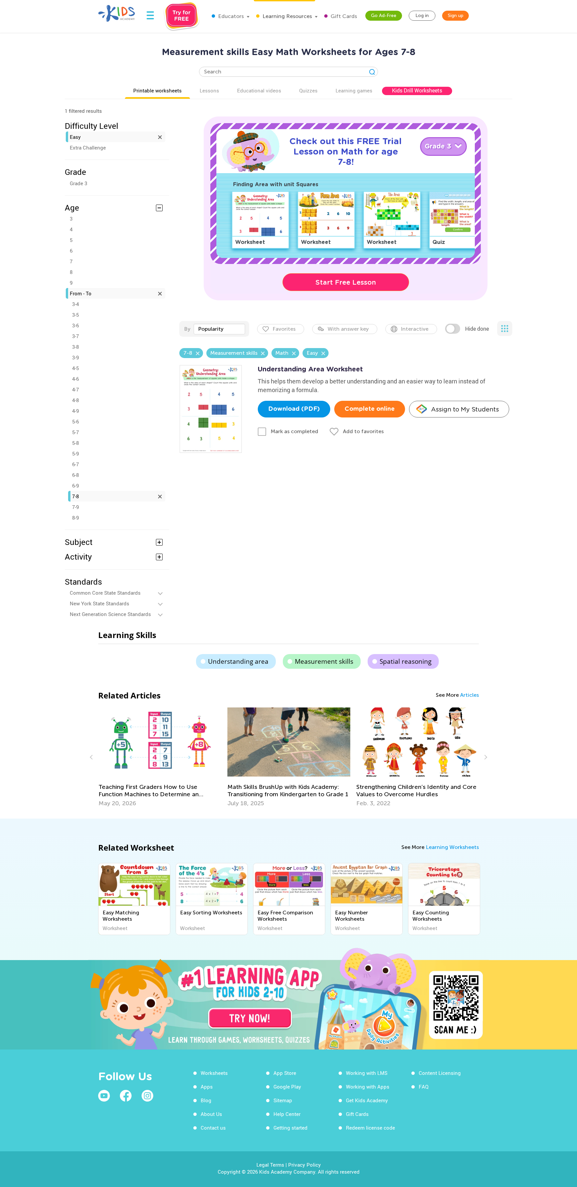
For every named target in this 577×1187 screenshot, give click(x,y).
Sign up (455, 15)
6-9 (75, 485)
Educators (230, 16)
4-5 (75, 368)
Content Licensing (440, 1073)
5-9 (75, 453)
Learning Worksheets (452, 847)
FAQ (423, 1086)
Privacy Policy (304, 1164)
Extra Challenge (88, 147)
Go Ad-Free (383, 15)
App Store (284, 1073)
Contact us (213, 1127)
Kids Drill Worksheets (417, 90)
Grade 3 (78, 183)
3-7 (75, 336)
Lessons (209, 90)
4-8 (75, 400)
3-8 (75, 346)
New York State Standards (99, 603)
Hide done (477, 328)
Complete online (370, 409)
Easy (75, 136)
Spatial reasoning (405, 661)
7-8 (75, 496)
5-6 (75, 421)
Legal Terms (270, 1164)
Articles (469, 695)
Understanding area (238, 661)
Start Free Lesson (346, 282)
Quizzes (308, 90)
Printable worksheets (157, 90)
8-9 (75, 517)
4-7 (75, 389)
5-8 (75, 442)
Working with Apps (367, 1086)
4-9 (75, 410)
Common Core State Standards (105, 592)
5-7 (75, 432)
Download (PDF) (294, 409)
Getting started (290, 1127)
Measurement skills (324, 661)
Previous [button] (92, 757)
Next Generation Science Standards (110, 614)
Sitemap (282, 1100)
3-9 (75, 357)
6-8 (75, 475)
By (187, 329)
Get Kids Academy (367, 1100)
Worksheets (214, 1073)
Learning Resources (286, 16)
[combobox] (219, 329)
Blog (206, 1100)
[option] (160, 757)
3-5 (75, 314)
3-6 (75, 325)
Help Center (287, 1114)
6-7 (75, 464)
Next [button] (485, 757)
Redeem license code (370, 1127)
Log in (422, 15)
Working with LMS (366, 1073)
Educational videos (259, 90)
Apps (207, 1086)
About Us (211, 1114)
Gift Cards (343, 16)
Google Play (287, 1086)
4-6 (75, 378)
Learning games (354, 90)
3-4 (75, 304)
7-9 (75, 507)
